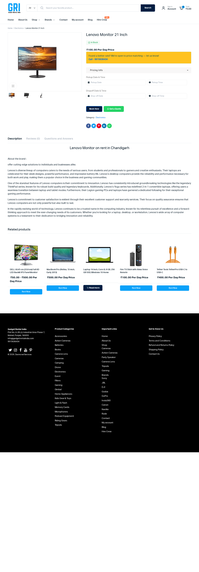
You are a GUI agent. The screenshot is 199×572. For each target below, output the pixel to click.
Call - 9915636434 (98, 59)
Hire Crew (102, 20)
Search (148, 8)
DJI (103, 387)
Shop (34, 20)
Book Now (94, 109)
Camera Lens (61, 354)
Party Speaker (109, 357)
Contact (63, 20)
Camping (59, 363)
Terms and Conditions (159, 341)
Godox (105, 392)
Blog (90, 20)
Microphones (61, 412)
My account (77, 20)
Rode (104, 414)
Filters (58, 381)
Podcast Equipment (64, 416)
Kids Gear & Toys (63, 398)
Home (11, 20)
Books (58, 350)
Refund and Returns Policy (161, 345)
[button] (13, 86)
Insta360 (106, 400)
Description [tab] (15, 138)
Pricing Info (96, 70)
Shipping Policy (156, 350)
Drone (58, 367)
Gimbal (58, 389)
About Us (22, 20)
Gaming (58, 385)
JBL (103, 383)
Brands (48, 20)
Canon (105, 405)
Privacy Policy (155, 336)
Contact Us (154, 354)
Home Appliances (63, 394)
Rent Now (26, 292)
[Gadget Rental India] (14, 8)
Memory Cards (62, 407)
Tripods (58, 425)
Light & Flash (61, 403)
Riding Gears (61, 421)
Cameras (59, 358)
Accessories (61, 336)
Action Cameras (63, 341)
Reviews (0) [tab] (33, 138)
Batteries (59, 345)
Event (58, 376)
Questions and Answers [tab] (58, 138)
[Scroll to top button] (192, 565)
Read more (94, 288)
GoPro (105, 396)
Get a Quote (115, 109)
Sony (104, 378)
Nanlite (105, 409)
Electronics (18, 28)
